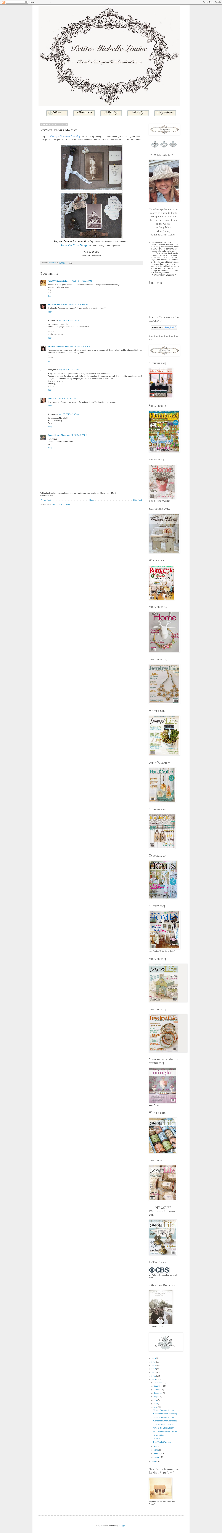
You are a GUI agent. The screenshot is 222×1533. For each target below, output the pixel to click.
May (156, 1407)
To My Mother (158, 1435)
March (156, 1450)
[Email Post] (70, 263)
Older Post (137, 500)
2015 (153, 1362)
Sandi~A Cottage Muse (57, 304)
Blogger (122, 1526)
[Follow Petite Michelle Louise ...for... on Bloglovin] (164, 329)
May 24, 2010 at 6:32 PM (69, 370)
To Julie (156, 1438)
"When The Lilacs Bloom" (163, 1428)
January (157, 1457)
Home (91, 500)
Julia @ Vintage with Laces (59, 281)
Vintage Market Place (57, 435)
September (158, 1393)
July (155, 1400)
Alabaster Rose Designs (75, 245)
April (156, 1446)
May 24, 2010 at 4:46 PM (80, 346)
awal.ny (51, 398)
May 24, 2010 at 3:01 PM (69, 320)
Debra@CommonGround (58, 346)
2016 (153, 1358)
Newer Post (46, 500)
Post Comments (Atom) (60, 504)
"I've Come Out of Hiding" (163, 1424)
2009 (153, 1461)
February (157, 1453)
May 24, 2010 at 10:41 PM (65, 398)
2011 (153, 1376)
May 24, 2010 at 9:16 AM (81, 281)
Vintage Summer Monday (163, 1410)
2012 (153, 1372)
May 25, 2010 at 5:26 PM (77, 435)
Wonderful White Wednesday (165, 1414)
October (157, 1390)
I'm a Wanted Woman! (162, 1442)
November (158, 1386)
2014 (153, 1365)
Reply (50, 296)
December (158, 1382)
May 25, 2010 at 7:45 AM (69, 414)
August (157, 1397)
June (156, 1404)
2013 (153, 1369)
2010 (153, 1379)
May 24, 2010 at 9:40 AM (78, 304)
